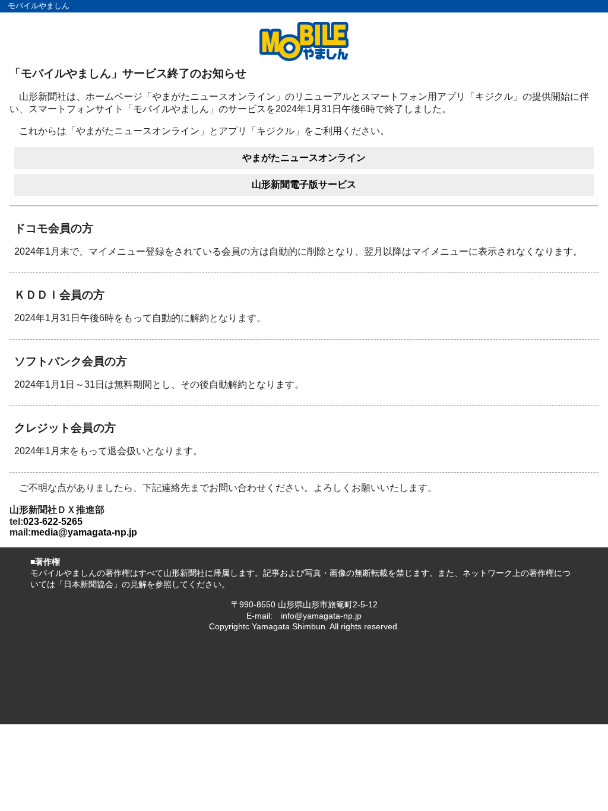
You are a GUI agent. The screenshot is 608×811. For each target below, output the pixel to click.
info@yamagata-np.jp (321, 615)
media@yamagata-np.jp (84, 532)
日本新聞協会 (88, 584)
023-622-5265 (53, 522)
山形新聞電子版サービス (304, 184)
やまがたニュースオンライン (304, 158)
